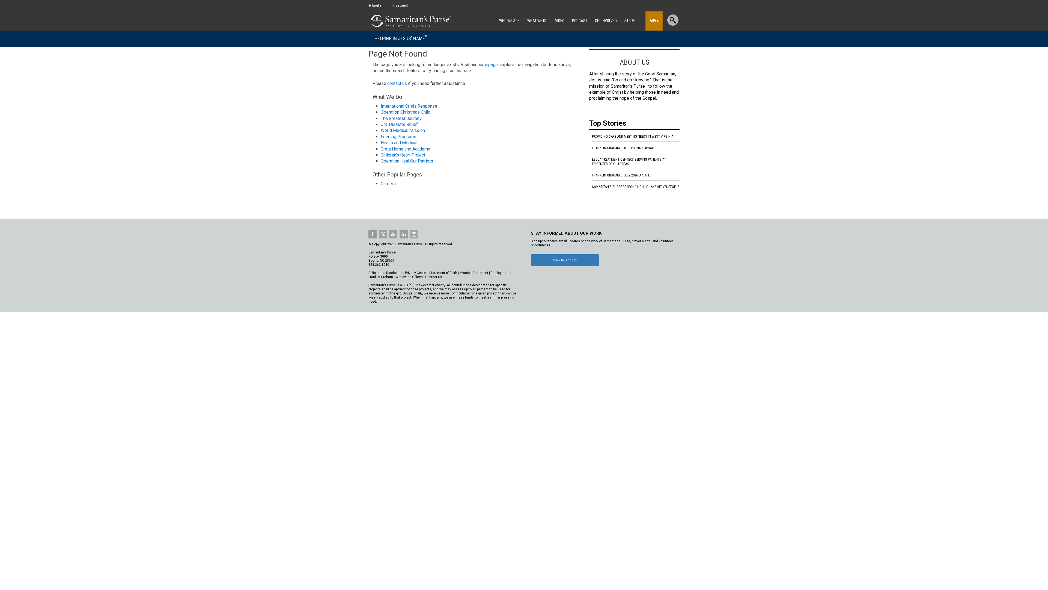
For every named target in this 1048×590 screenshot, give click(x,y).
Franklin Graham (380, 277)
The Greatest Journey (401, 118)
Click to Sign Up (565, 260)
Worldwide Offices (409, 277)
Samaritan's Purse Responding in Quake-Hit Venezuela (635, 187)
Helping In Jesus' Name (400, 38)
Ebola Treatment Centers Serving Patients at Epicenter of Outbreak (629, 161)
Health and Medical (399, 142)
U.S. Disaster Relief (399, 124)
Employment (500, 273)
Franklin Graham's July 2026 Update (621, 175)
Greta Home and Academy (405, 149)
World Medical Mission (403, 130)
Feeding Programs (398, 136)
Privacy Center (416, 273)
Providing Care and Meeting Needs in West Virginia (632, 136)
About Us (634, 62)
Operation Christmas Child (405, 112)
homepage (488, 64)
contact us (397, 83)
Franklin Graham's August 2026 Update (623, 148)
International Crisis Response (409, 106)
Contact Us (433, 277)
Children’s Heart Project (403, 155)
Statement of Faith (443, 273)
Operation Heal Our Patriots (407, 161)
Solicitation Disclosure (385, 273)
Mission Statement (474, 273)
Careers (388, 183)
